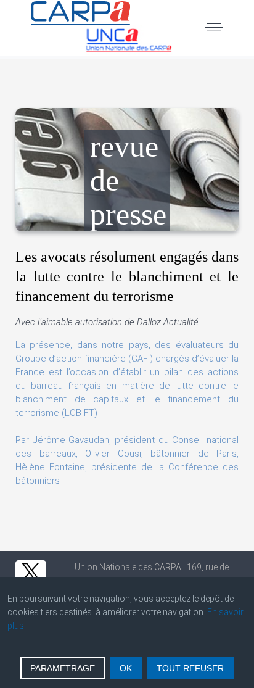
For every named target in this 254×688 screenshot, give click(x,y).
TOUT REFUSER (190, 668)
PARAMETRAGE (62, 668)
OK (126, 668)
